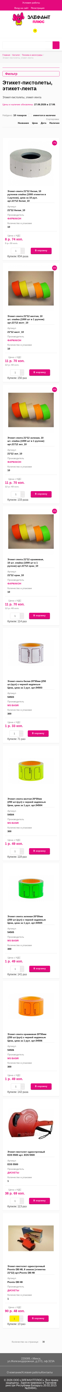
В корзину (41, 250)
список (47, 131)
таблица (53, 131)
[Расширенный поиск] (48, 45)
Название (23, 123)
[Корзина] (49, 8)
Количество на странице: (25, 1341)
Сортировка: (53, 119)
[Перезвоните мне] (23, 32)
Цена (35, 123)
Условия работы (31, 2)
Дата (43, 123)
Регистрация (37, 8)
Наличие (54, 123)
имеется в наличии (44, 115)
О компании (14, 1372)
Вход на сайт (21, 8)
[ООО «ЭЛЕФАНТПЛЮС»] (31, 18)
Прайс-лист (58, 131)
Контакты (47, 1372)
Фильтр (11, 74)
